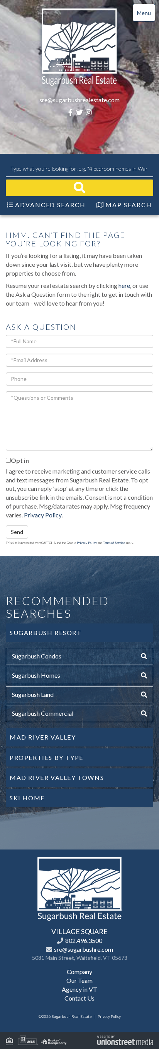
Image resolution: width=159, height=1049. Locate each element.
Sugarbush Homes (36, 675)
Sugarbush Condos (36, 656)
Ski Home (27, 797)
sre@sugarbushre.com (83, 949)
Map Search (128, 204)
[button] (79, 188)
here (124, 285)
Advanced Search (50, 204)
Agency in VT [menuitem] (79, 989)
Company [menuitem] (79, 971)
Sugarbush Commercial (42, 713)
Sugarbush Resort (46, 632)
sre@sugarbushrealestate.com (79, 99)
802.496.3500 (83, 940)
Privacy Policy (43, 515)
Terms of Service (114, 543)
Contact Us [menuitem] (79, 998)
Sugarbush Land (33, 694)
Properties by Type (46, 757)
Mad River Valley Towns (57, 777)
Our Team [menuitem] (79, 980)
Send (17, 532)
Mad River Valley (43, 737)
